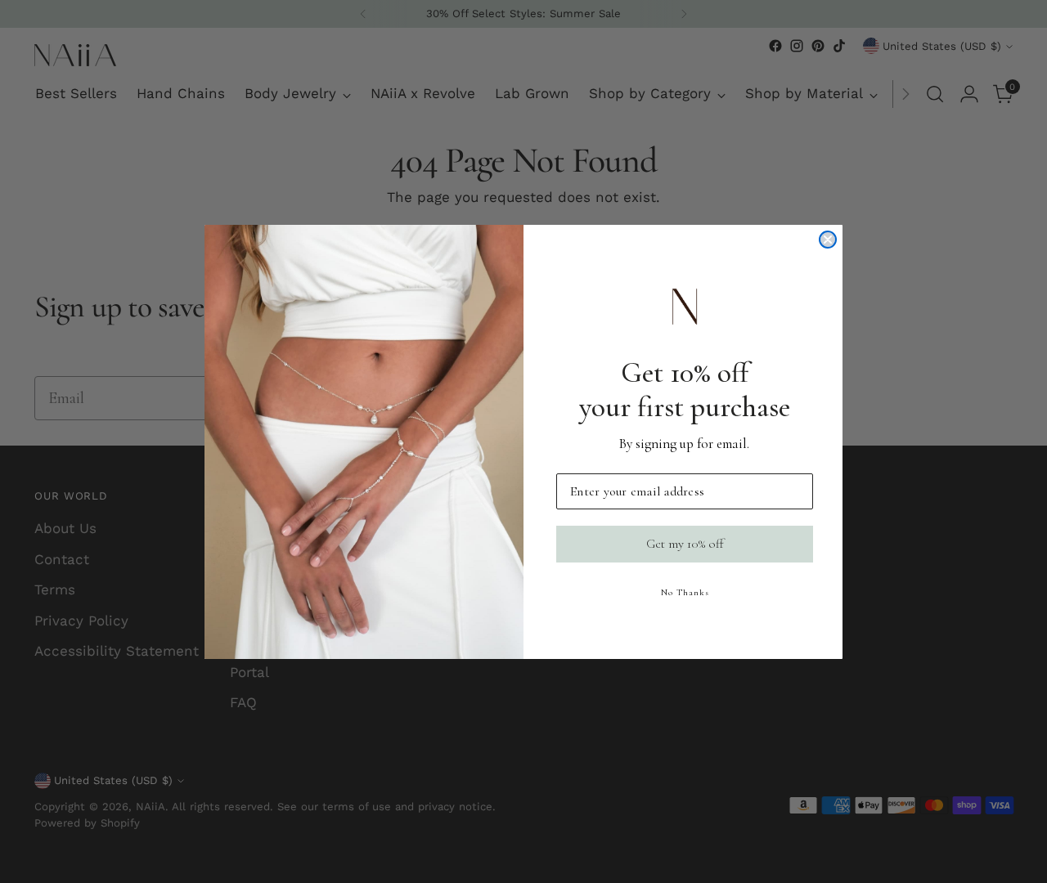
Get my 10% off (685, 544)
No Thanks (685, 592)
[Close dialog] (828, 239)
